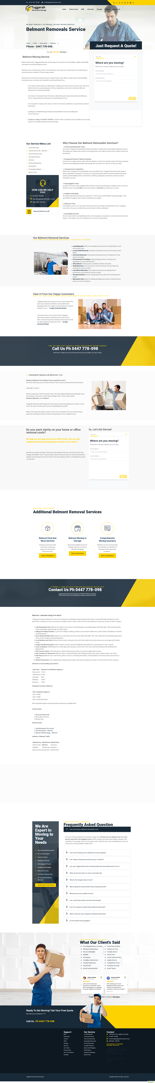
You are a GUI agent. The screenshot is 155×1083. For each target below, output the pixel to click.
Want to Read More (47, 556)
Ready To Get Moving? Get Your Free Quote (49, 1010)
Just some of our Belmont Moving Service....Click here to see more (61, 239)
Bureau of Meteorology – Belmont (46, 733)
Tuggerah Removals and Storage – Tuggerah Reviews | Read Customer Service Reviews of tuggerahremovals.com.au (117, 1051)
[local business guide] (113, 2)
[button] (127, 984)
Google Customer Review (57, 308)
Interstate (90, 9)
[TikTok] (138, 2)
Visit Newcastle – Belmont (44, 730)
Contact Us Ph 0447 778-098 (75, 589)
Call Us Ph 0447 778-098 (75, 348)
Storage (99, 9)
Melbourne (36, 398)
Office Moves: (77, 264)
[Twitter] (132, 2)
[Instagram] (124, 2)
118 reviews (116, 997)
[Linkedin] (121, 2)
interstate (100, 188)
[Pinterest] (119, 2)
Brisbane (29, 398)
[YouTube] (130, 2)
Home (64, 9)
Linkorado (109, 1058)
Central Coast (73, 9)
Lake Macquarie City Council (45, 728)
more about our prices (46, 885)
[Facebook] (127, 2)
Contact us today (33, 119)
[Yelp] (116, 2)
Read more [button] (86, 991)
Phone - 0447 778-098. (39, 46)
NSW (82, 9)
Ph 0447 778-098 (46, 119)
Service (107, 9)
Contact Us (116, 9)
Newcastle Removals (42, 715)
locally (80, 188)
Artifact (109, 1061)
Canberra (46, 398)
